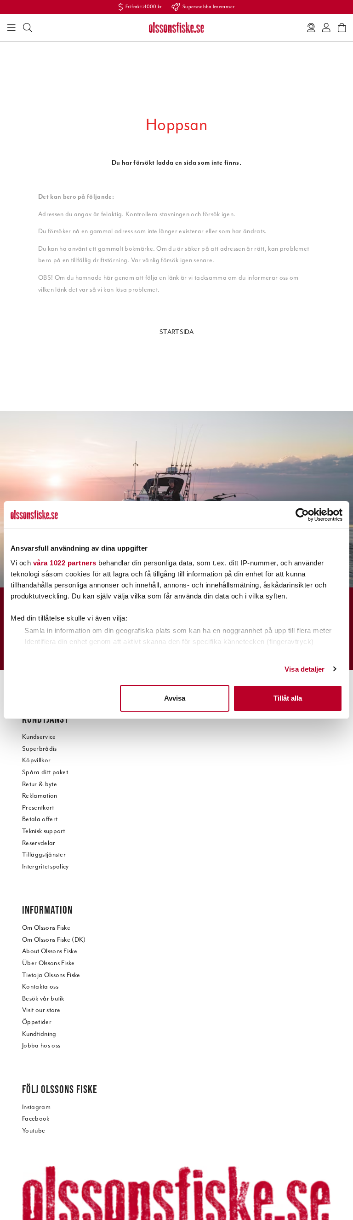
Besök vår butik (43, 998)
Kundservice (39, 737)
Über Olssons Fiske (48, 963)
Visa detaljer (305, 669)
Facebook (36, 1118)
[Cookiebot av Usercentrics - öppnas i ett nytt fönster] (302, 515)
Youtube (33, 1130)
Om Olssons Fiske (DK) (54, 940)
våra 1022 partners (65, 563)
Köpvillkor (36, 760)
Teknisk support (43, 831)
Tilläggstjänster (44, 854)
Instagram (36, 1107)
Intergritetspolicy (45, 866)
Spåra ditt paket (45, 772)
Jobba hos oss (41, 1045)
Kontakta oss (40, 986)
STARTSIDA (176, 332)
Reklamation (39, 796)
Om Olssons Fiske (46, 928)
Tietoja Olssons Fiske (51, 975)
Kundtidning (39, 1034)
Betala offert (39, 819)
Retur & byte (39, 784)
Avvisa (174, 698)
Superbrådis (39, 749)
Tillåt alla (287, 698)
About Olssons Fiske (49, 951)
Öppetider (36, 1022)
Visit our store (41, 1010)
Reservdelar (39, 843)
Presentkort (38, 807)
